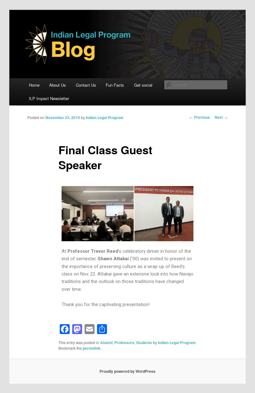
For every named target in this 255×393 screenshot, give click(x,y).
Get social (143, 85)
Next (221, 117)
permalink (91, 348)
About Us (57, 85)
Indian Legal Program (104, 117)
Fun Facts (115, 85)
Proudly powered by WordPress (127, 371)
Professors (124, 342)
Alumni (106, 342)
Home (34, 85)
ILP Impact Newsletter (49, 98)
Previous (199, 117)
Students (144, 342)
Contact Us (86, 85)
